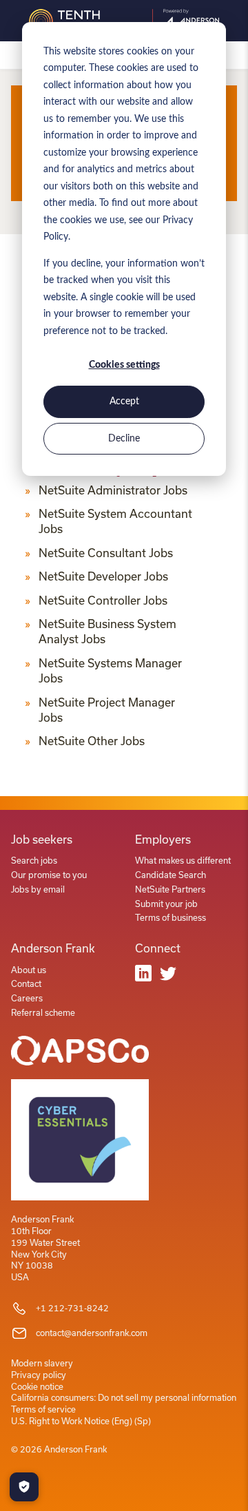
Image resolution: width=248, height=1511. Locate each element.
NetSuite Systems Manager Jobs (110, 671)
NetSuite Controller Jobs (103, 600)
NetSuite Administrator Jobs (113, 490)
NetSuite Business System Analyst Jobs (107, 631)
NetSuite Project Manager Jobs (107, 710)
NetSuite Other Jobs (92, 741)
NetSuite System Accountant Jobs (115, 521)
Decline (124, 439)
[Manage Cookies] (24, 1486)
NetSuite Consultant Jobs (106, 553)
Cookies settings (124, 365)
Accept (124, 401)
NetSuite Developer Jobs (103, 576)
